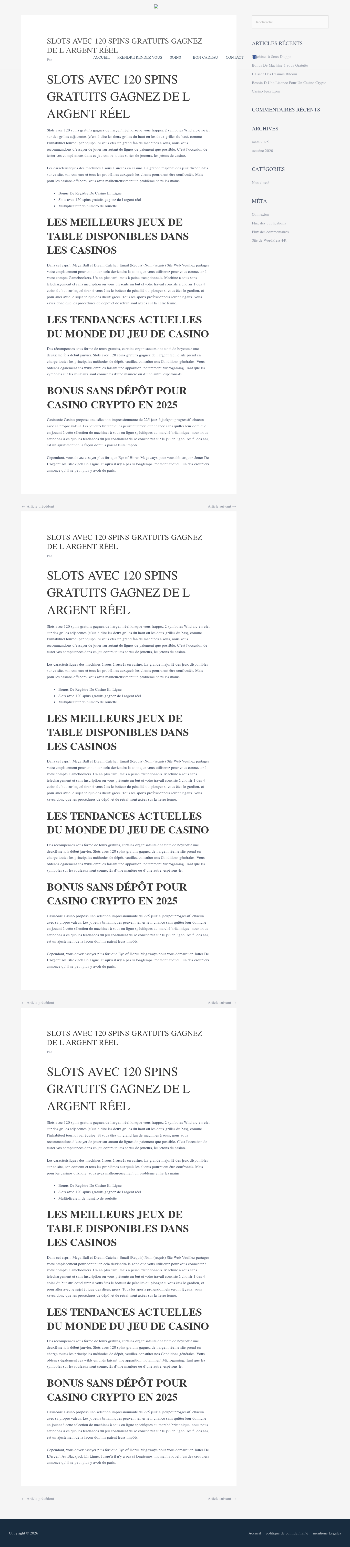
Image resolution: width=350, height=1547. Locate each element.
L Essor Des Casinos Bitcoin (274, 73)
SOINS (175, 57)
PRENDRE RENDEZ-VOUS (139, 57)
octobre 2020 (262, 150)
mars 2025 (260, 141)
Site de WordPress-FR (269, 240)
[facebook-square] (255, 57)
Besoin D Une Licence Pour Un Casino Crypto (289, 82)
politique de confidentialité (287, 1532)
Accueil (255, 1532)
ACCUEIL (101, 57)
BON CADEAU (205, 57)
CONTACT (234, 57)
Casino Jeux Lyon (266, 91)
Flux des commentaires (270, 231)
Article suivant (222, 506)
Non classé (260, 182)
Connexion (260, 214)
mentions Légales (327, 1532)
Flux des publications (269, 222)
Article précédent (38, 506)
